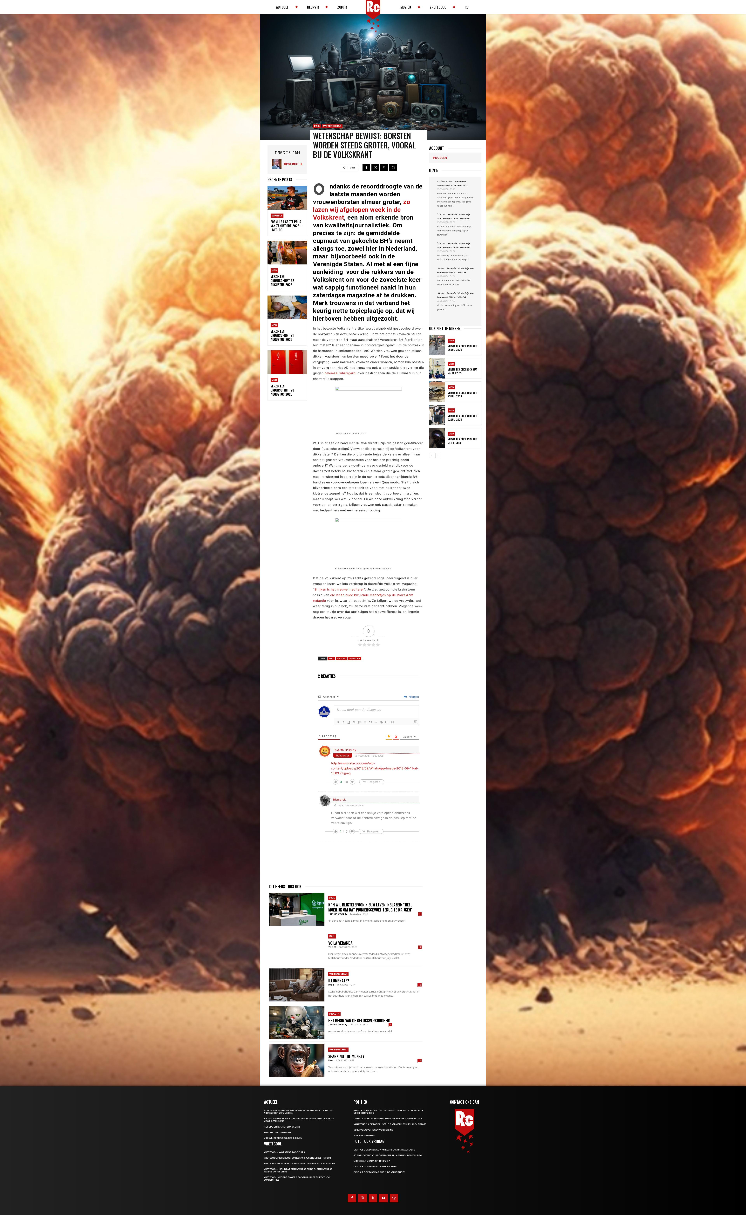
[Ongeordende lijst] (365, 722)
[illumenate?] (296, 984)
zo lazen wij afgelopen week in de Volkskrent (361, 209)
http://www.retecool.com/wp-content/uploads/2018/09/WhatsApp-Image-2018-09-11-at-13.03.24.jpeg (374, 768)
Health (334, 1013)
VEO (274, 270)
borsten (341, 658)
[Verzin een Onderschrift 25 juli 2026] (437, 345)
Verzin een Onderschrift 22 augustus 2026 (282, 280)
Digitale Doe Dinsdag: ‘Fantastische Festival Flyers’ (384, 1150)
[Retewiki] (394, 1198)
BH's (331, 658)
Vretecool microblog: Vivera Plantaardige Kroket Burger (299, 1163)
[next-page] (437, 455)
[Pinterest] (384, 167)
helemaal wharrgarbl (340, 373)
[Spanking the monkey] (296, 1060)
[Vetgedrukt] (338, 722)
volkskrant (354, 658)
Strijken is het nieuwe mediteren (339, 589)
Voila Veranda (340, 943)
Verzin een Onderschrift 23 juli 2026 (463, 394)
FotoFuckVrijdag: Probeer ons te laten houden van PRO (388, 1155)
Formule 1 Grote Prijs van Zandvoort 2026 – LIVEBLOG (286, 225)
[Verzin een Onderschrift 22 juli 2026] (437, 415)
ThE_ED (332, 946)
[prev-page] (431, 455)
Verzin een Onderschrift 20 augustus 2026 (282, 390)
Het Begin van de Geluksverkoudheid (359, 1020)
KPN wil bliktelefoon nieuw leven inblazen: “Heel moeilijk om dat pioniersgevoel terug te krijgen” (370, 907)
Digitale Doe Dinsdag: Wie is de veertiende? (379, 1172)
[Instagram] (362, 1198)
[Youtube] (383, 1198)
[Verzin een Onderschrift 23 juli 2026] (437, 391)
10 (419, 984)
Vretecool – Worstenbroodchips (284, 1152)
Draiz (331, 984)
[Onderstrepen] (348, 722)
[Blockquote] (370, 722)
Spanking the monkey (346, 1056)
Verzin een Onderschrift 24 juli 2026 (463, 371)
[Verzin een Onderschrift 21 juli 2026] (437, 438)
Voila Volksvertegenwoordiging (373, 1130)
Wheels (277, 215)
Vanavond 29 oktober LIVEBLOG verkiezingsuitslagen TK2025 (390, 1124)
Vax (440, 268)
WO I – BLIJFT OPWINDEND (278, 1132)
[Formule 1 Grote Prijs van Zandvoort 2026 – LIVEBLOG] (287, 198)
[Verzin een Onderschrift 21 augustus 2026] (287, 307)
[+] (392, 721)
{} (386, 721)
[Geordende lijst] (359, 722)
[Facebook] (366, 167)
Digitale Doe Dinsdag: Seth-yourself (376, 1166)
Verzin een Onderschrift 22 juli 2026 (463, 417)
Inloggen (413, 696)
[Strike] (354, 722)
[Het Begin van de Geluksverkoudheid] (296, 1022)
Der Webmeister (292, 164)
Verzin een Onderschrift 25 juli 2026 (463, 348)
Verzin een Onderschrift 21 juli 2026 (463, 441)
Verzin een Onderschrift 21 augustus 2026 (282, 335)
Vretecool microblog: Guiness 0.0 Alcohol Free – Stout (297, 1158)
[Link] (381, 722)
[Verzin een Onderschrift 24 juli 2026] (437, 368)
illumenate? (338, 981)
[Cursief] (343, 722)
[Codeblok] (376, 722)
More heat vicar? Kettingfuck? (372, 1161)
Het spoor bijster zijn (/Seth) (282, 1127)
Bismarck (339, 799)
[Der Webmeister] (277, 164)
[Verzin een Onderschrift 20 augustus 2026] (287, 362)
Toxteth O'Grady (344, 750)
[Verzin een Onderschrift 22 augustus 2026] (287, 253)
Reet (331, 1060)
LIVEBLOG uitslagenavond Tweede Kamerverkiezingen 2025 (388, 1118)
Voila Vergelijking (364, 1135)
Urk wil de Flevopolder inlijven (283, 1138)
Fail (317, 126)
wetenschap (332, 126)
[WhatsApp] (393, 167)
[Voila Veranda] (296, 947)
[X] (375, 167)
